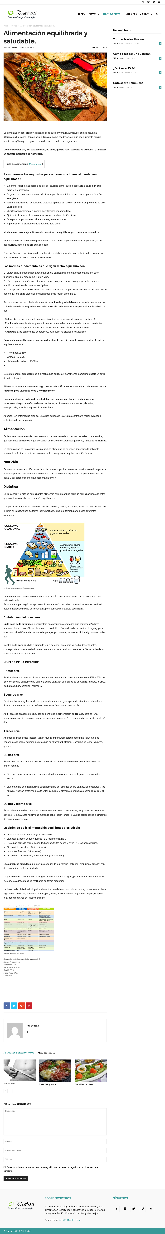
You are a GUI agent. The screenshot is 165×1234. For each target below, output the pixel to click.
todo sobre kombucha (128, 83)
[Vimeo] (153, 2)
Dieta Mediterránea (84, 1084)
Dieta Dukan (9, 1083)
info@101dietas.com (70, 1220)
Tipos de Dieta (111, 14)
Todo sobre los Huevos (128, 39)
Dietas (92, 14)
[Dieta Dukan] (20, 1070)
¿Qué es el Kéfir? (124, 68)
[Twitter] (148, 2)
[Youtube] (159, 2)
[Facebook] (137, 2)
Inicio (81, 14)
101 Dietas (12, 47)
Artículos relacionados (19, 1052)
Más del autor (47, 1052)
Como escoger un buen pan (131, 53)
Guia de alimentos (138, 14)
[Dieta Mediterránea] (91, 1070)
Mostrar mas (35, 164)
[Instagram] (143, 2)
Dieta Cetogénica (47, 1084)
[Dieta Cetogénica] (55, 1070)
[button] (157, 14)
